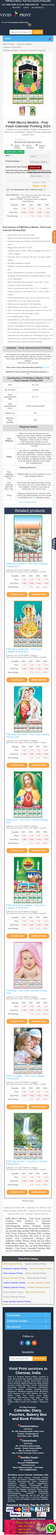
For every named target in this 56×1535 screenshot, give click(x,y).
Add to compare (29, 145)
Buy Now (46, 367)
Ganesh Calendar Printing (14, 1278)
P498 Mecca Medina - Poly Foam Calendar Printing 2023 (27, 565)
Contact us (54, 236)
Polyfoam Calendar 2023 (35, 1214)
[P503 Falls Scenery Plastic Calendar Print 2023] (28, 1136)
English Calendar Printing (35, 1264)
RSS (34, 1342)
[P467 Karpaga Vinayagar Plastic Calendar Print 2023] (22, 111)
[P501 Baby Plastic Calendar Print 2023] (28, 965)
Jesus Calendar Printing (13, 1292)
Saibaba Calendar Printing (14, 1287)
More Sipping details (28, 502)
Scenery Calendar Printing (14, 1297)
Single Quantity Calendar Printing (17, 1301)
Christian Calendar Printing (38, 1287)
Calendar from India (11, 1208)
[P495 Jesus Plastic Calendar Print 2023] (28, 794)
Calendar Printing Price (37, 1211)
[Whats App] (51, 1528)
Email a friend (42, 145)
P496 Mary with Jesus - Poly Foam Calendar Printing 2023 (28, 735)
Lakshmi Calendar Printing (14, 1283)
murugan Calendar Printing (39, 1283)
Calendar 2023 (14, 1214)
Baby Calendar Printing (35, 1292)
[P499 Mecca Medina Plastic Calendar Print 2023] (32, 111)
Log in (26, 7)
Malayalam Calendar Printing (15, 1268)
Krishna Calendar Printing (35, 1273)
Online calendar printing (13, 1211)
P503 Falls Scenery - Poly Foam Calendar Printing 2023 (26, 1162)
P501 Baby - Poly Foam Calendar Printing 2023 (26, 991)
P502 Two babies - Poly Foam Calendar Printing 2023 (25, 1077)
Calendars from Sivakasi (36, 1208)
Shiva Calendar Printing (13, 1273)
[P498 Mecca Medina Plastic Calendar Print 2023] (28, 538)
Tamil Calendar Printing (12, 1264)
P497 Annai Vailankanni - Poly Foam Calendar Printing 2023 (23, 650)
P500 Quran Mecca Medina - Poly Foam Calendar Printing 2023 (25, 906)
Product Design (13, 161)
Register (16, 7)
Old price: (36, 182)
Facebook (21, 1342)
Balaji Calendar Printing (36, 1278)
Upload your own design (17, 167)
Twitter (28, 1342)
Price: (36, 185)
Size (8, 155)
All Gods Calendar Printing (40, 1268)
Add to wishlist (17, 146)
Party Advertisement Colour (40, 172)
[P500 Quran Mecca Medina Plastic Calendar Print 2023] (28, 880)
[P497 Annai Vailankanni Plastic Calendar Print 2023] (28, 624)
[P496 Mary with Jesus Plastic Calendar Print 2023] (28, 709)
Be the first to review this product (28, 142)
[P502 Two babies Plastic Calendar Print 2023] (28, 1051)
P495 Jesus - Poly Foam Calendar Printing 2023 (27, 821)
